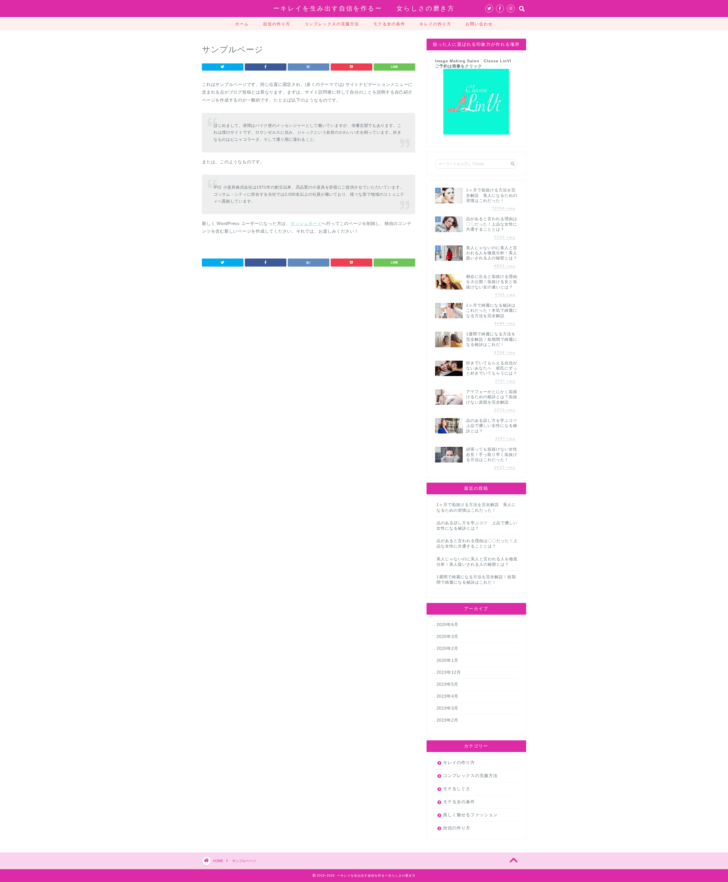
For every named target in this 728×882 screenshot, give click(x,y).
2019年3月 (447, 708)
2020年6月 (447, 624)
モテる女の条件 (389, 23)
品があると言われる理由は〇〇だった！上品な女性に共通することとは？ (477, 543)
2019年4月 (447, 696)
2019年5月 (447, 684)
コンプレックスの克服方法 (332, 23)
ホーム (242, 23)
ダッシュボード (306, 223)
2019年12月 (449, 672)
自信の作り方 (276, 23)
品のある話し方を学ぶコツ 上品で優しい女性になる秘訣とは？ (477, 525)
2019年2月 (447, 720)
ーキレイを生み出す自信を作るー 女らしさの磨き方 (364, 8)
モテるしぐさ (456, 788)
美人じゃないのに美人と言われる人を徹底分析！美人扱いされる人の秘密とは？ (477, 562)
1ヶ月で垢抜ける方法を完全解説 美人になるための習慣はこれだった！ (476, 507)
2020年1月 (447, 660)
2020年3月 (447, 636)
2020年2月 (447, 648)
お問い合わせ (479, 23)
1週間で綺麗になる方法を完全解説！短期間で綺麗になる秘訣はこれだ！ (476, 579)
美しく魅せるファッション (470, 814)
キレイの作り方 (435, 23)
